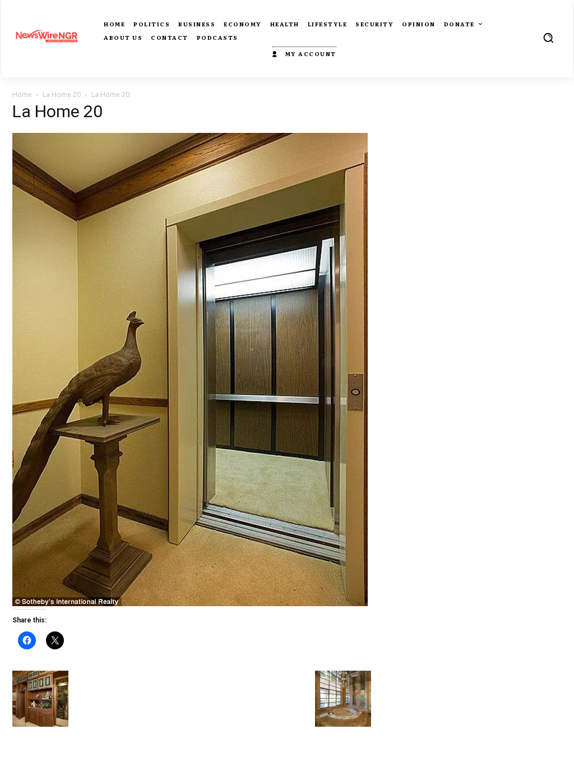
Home (22, 94)
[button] (548, 37)
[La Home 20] (190, 603)
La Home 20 (62, 94)
